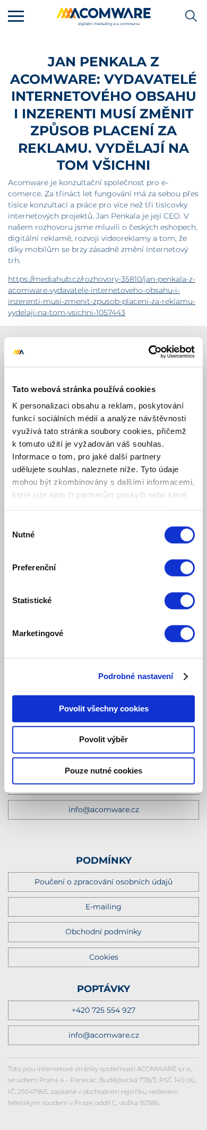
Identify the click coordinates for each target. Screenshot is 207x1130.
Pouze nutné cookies (103, 770)
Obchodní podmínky (103, 931)
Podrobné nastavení (136, 676)
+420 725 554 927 (103, 1010)
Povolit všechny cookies (104, 708)
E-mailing (103, 906)
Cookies (103, 957)
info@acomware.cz (103, 809)
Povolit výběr (103, 739)
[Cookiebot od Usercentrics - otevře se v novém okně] (149, 352)
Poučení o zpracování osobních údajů (103, 881)
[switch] (180, 567)
